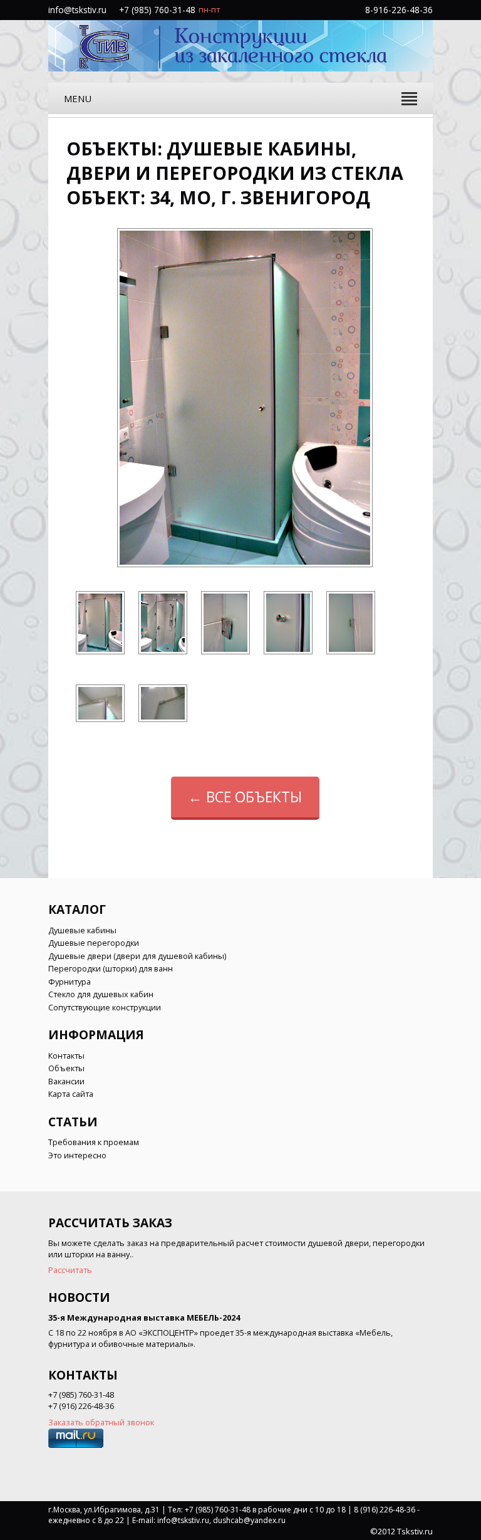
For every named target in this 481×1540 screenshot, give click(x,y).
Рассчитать (70, 1269)
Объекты (66, 1068)
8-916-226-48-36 (399, 10)
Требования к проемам (93, 1142)
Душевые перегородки (93, 942)
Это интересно (77, 1155)
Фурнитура (69, 981)
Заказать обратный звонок (101, 1422)
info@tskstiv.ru (77, 10)
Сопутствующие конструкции (104, 1007)
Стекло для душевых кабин (100, 994)
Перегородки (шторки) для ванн (110, 968)
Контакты (66, 1055)
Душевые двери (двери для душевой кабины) (137, 955)
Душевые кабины (82, 930)
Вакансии (66, 1081)
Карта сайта (70, 1093)
